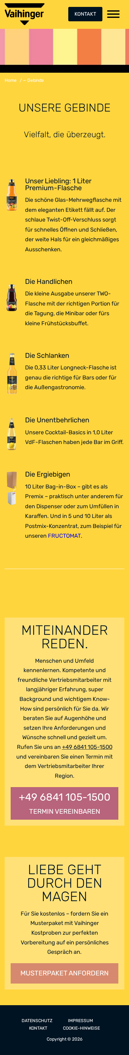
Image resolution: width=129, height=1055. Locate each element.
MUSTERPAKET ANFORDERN (64, 973)
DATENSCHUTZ (37, 1020)
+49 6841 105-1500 (87, 747)
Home (11, 80)
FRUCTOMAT (64, 535)
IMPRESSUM (80, 1020)
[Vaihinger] (24, 14)
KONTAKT (85, 14)
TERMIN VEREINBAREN (65, 803)
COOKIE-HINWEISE (81, 1028)
